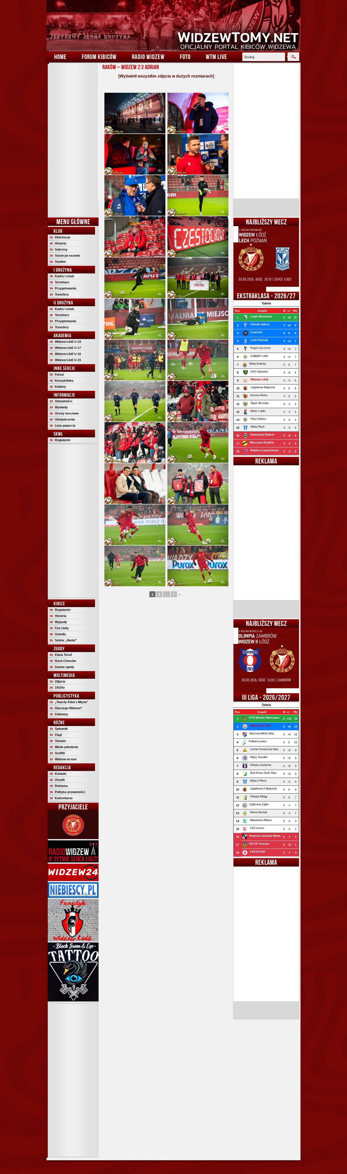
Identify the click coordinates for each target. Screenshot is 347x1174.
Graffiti (60, 753)
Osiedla (60, 634)
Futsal (59, 374)
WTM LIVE (216, 56)
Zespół (60, 780)
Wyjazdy (61, 622)
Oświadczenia (65, 419)
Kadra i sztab (64, 276)
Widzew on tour (66, 759)
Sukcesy (61, 249)
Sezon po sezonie (67, 255)
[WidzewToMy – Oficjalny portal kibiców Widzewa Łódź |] (173, 25)
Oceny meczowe (67, 413)
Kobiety (60, 387)
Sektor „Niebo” (66, 640)
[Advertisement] (73, 140)
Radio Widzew (148, 56)
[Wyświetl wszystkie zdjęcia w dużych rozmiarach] (166, 76)
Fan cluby (62, 628)
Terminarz (62, 282)
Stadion (60, 262)
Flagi (58, 735)
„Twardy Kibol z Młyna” (71, 702)
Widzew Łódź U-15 (68, 360)
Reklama (61, 786)
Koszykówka (64, 380)
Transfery (62, 294)
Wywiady (61, 407)
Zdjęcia (60, 681)
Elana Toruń (63, 655)
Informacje (62, 237)
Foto (185, 56)
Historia (60, 243)
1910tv (60, 687)
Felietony (61, 714)
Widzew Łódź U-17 (68, 348)
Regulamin (62, 440)
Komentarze (64, 798)
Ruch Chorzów (65, 661)
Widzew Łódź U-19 (68, 342)
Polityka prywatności (70, 792)
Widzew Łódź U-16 (68, 354)
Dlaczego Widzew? (68, 708)
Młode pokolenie (66, 747)
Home (60, 56)
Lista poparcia (65, 425)
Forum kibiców (99, 56)
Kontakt (60, 774)
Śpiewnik (61, 729)
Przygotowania (65, 288)
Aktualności (63, 401)
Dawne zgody (64, 667)
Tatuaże (60, 741)
